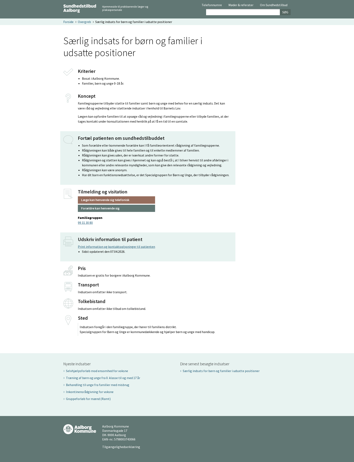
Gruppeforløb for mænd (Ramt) (88, 399)
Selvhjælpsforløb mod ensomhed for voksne (97, 371)
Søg (285, 12)
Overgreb (84, 22)
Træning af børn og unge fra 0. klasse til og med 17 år (103, 378)
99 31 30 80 (85, 223)
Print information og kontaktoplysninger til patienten (116, 247)
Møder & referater (240, 5)
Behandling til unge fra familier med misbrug (97, 385)
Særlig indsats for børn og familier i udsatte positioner (221, 371)
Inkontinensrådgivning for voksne (89, 392)
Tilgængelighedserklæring (121, 447)
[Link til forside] (79, 8)
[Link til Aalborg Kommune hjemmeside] (79, 429)
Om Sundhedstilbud (273, 5)
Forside (68, 22)
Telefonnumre (212, 5)
